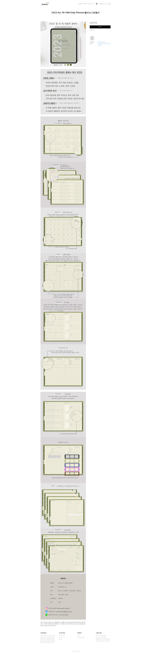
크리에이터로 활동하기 (81, 637)
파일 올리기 (80, 3)
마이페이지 (85, 3)
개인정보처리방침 (62, 635)
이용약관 (60, 637)
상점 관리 (89, 3)
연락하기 (78, 635)
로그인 (93, 3)
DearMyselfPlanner (102, 42)
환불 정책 (60, 639)
